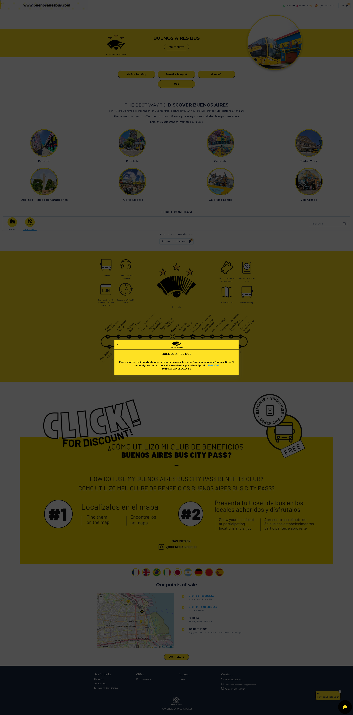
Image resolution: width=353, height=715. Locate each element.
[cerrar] (118, 345)
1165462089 (212, 365)
